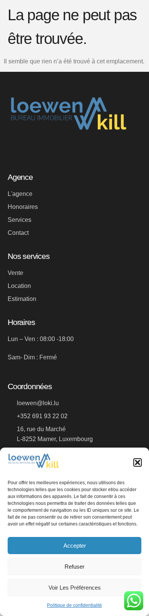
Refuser (74, 566)
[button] (137, 462)
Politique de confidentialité (74, 605)
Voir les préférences (75, 587)
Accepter (74, 545)
